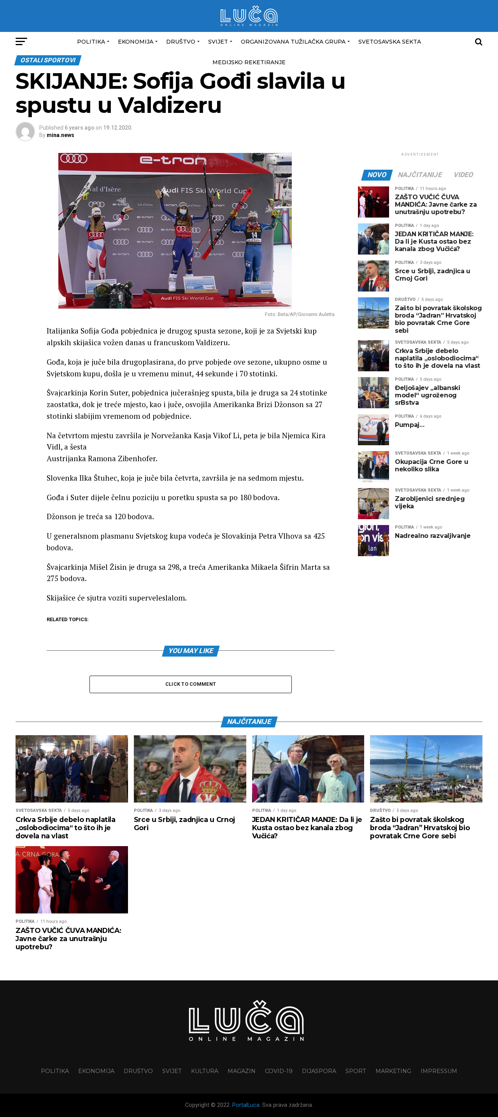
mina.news (60, 135)
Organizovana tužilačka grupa (293, 41)
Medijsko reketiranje (249, 62)
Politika (91, 41)
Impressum (439, 1071)
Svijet (218, 41)
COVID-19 (279, 1071)
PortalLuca (246, 1105)
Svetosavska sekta (389, 41)
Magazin (242, 1071)
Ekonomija (135, 41)
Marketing (393, 1071)
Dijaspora (319, 1071)
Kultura (204, 1071)
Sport (355, 1071)
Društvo (180, 41)
